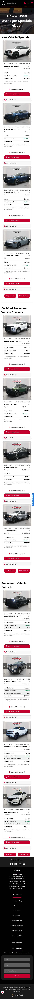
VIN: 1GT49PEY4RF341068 (22, 614)
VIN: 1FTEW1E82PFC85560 (22, 528)
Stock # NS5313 (8, 64)
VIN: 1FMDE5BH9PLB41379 (22, 402)
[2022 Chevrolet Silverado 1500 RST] (17, 731)
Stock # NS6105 (8, 253)
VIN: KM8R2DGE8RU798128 (22, 339)
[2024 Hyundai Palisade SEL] (17, 326)
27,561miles (26, 407)
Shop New (9, 296)
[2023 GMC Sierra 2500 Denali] (17, 666)
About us (17, 906)
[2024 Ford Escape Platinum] (17, 452)
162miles (27, 69)
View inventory (17, 901)
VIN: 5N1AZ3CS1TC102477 (23, 127)
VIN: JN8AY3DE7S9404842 (22, 64)
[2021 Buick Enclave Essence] (17, 797)
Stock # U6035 (8, 465)
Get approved (17, 920)
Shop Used (22, 296)
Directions (17, 911)
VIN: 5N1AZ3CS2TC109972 (22, 190)
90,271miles (26, 684)
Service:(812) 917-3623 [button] (18, 886)
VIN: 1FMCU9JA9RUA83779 (22, 465)
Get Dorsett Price (13, 94)
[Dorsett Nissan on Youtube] (19, 864)
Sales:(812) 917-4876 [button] (18, 883)
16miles (27, 132)
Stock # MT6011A (9, 810)
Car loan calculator (17, 925)
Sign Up (17, 976)
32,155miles (26, 470)
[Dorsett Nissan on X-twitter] (15, 864)
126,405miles (25, 814)
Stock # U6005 (8, 614)
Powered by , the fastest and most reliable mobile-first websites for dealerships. (17, 990)
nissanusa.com (17, 942)
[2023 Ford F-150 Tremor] (17, 515)
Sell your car (17, 916)
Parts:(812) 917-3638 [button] (18, 888)
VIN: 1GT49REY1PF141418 (23, 679)
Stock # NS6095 (8, 190)
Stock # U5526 (8, 339)
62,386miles (26, 749)
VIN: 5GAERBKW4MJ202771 (22, 810)
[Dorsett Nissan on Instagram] (23, 864)
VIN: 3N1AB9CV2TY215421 (23, 253)
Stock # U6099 (8, 528)
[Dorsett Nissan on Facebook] (11, 864)
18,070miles (26, 533)
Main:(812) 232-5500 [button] (18, 881)
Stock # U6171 (8, 744)
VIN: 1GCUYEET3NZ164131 (23, 744)
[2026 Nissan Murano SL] (17, 177)
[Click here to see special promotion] (17, 6)
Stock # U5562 (8, 402)
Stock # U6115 (8, 679)
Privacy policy (17, 930)
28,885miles (26, 343)
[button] (25, 3)
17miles (27, 195)
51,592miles (26, 618)
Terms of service (17, 935)
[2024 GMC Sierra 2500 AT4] (17, 600)
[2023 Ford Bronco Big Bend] (17, 389)
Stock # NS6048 (8, 127)
